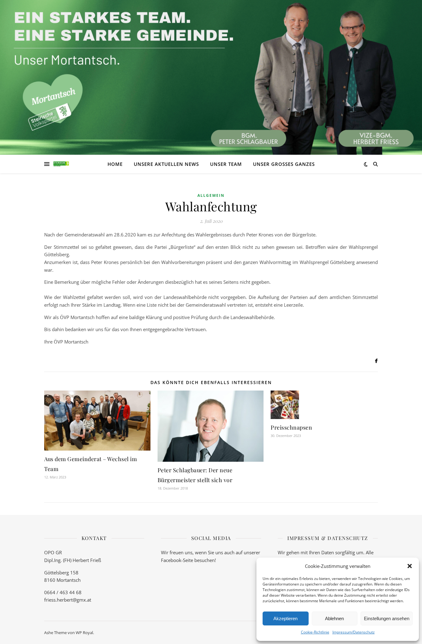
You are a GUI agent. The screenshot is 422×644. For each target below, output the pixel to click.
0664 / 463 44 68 (63, 592)
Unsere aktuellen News (166, 164)
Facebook (171, 560)
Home (115, 164)
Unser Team (226, 164)
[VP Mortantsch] (61, 164)
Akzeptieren (285, 618)
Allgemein (211, 195)
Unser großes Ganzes (284, 164)
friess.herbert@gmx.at (67, 600)
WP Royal (84, 632)
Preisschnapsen (291, 427)
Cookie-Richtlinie (315, 632)
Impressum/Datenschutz (353, 632)
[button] (410, 566)
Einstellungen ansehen (386, 618)
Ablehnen (334, 618)
